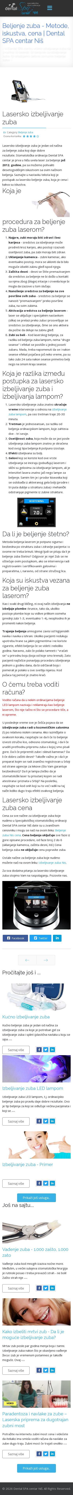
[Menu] (50, 8)
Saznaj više (16, 1050)
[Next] (46, 960)
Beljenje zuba (25, 132)
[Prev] (27, 960)
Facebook (17, 938)
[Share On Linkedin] (57, 938)
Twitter (42, 938)
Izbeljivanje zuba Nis (52, 862)
